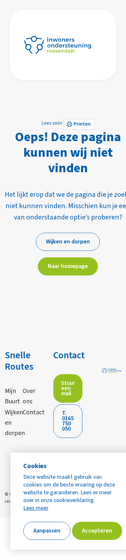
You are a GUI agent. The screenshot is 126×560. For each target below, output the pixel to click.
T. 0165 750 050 (68, 421)
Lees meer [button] (35, 508)
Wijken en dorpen (10, 423)
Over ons (28, 396)
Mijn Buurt (10, 396)
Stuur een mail (68, 388)
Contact (28, 412)
